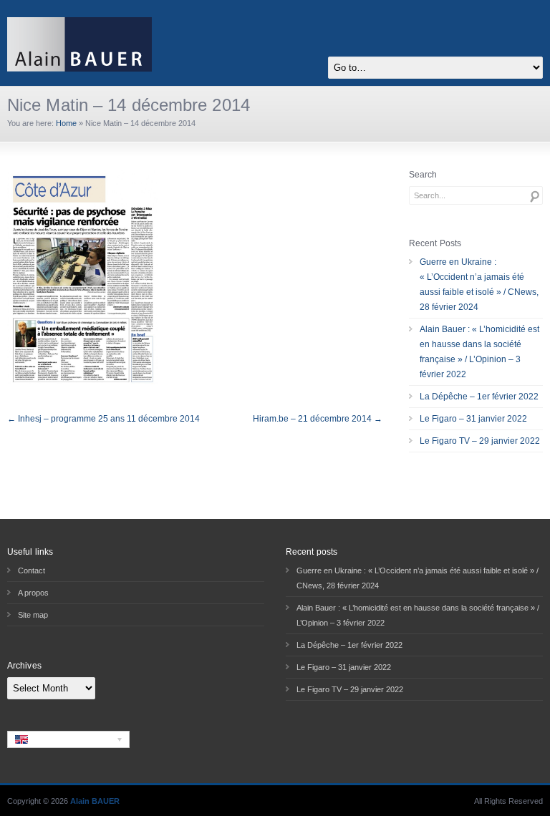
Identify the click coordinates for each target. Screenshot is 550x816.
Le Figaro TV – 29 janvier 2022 (480, 441)
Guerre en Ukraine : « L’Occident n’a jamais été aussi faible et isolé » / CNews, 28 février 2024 (479, 284)
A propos (33, 592)
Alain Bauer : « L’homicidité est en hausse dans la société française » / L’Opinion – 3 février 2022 (479, 351)
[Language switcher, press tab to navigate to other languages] (68, 739)
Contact (31, 570)
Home (66, 123)
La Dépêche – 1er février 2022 (479, 397)
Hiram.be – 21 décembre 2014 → (317, 419)
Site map (33, 615)
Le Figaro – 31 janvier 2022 (473, 419)
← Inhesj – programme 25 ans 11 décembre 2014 (103, 419)
